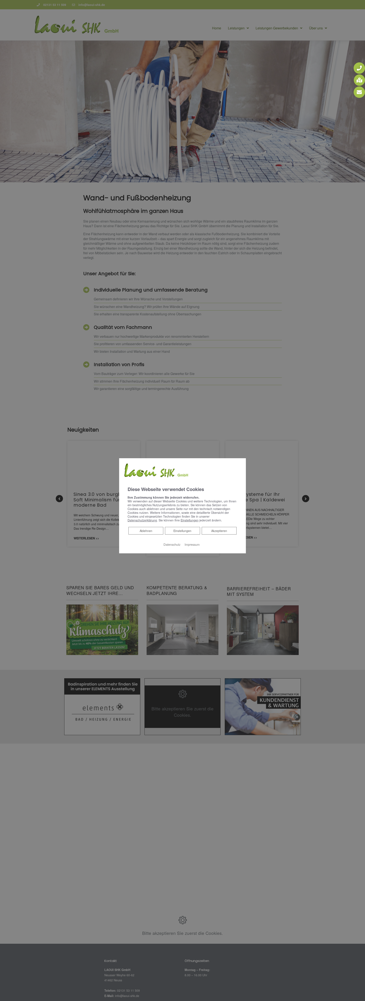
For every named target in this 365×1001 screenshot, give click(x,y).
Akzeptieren (219, 531)
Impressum (192, 544)
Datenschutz (171, 544)
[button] (359, 68)
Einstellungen (182, 531)
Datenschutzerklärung (142, 520)
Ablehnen (145, 530)
